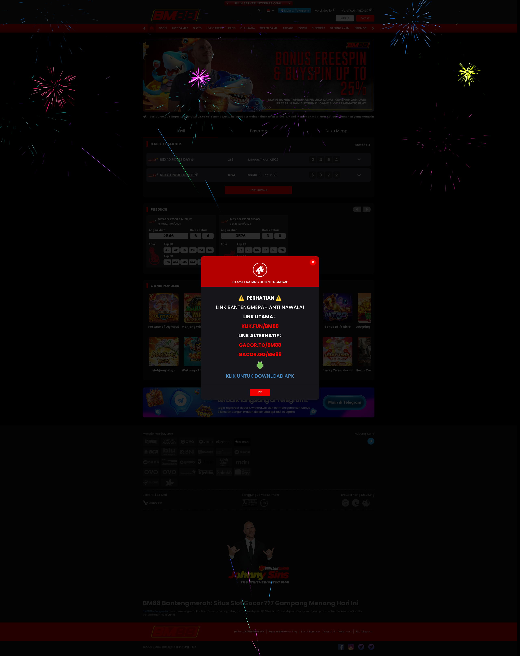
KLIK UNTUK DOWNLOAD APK (260, 376)
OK (260, 392)
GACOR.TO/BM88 (260, 345)
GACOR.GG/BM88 (260, 354)
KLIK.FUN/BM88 (260, 326)
